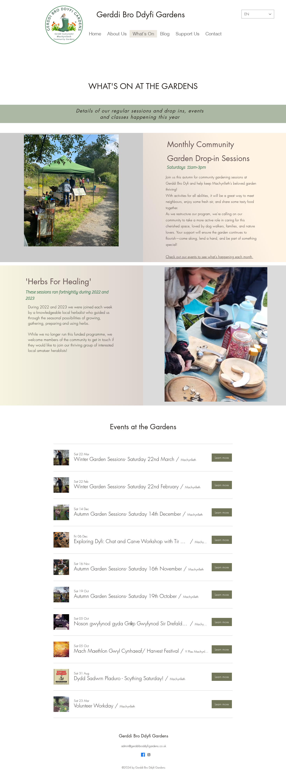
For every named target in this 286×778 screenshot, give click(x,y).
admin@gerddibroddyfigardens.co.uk (143, 746)
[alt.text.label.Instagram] (149, 755)
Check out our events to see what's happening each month (209, 256)
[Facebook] (143, 755)
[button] (71, 190)
